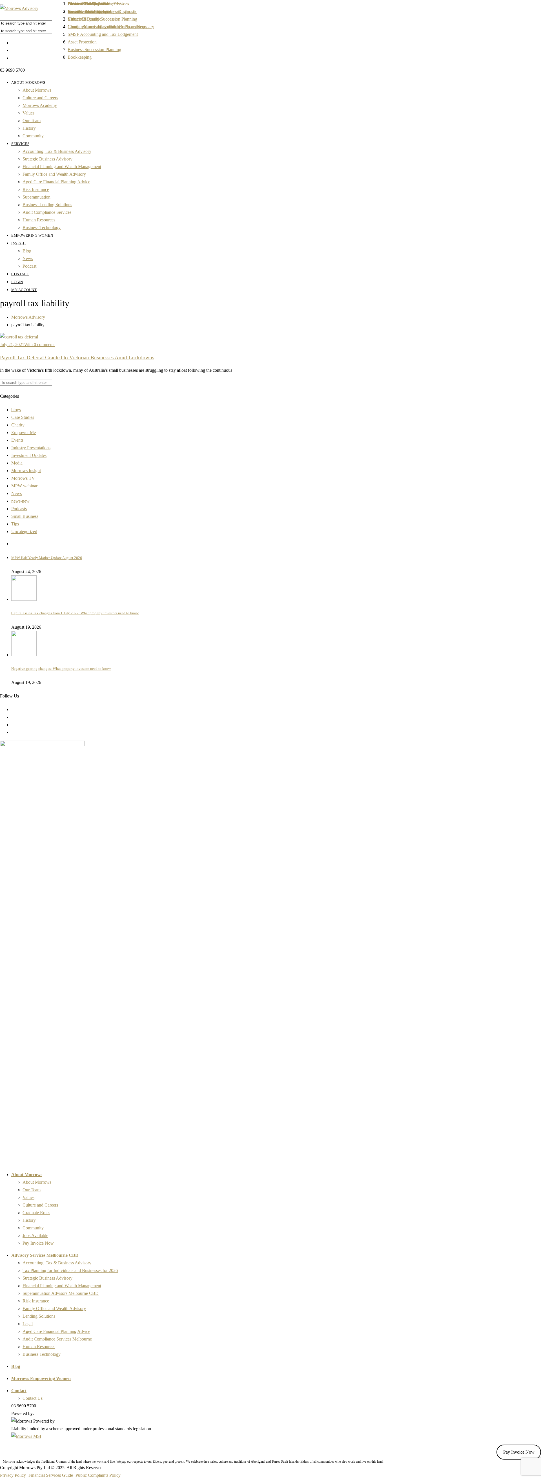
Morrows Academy (40, 105)
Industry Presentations (30, 447)
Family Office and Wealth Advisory (54, 174)
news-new (20, 501)
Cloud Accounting (84, 3)
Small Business (24, 516)
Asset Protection (82, 41)
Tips (15, 523)
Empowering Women (32, 235)
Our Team (32, 120)
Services (20, 144)
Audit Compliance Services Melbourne (57, 1339)
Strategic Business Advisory (47, 159)
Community (33, 135)
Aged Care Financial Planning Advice (56, 181)
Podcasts (19, 508)
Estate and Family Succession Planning (102, 19)
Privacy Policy (13, 1475)
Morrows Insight (26, 470)
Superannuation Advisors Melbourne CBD (61, 1293)
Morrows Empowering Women (41, 1378)
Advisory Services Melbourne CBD (45, 1255)
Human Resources (39, 219)
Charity (18, 424)
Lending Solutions (39, 1316)
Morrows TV (23, 478)
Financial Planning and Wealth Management (62, 166)
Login (17, 282)
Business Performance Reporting (97, 11)
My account (24, 290)
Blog (27, 250)
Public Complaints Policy (98, 1475)
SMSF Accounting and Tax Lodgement (103, 34)
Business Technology (42, 227)
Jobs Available (35, 1235)
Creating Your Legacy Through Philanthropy (107, 26)
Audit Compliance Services (47, 212)
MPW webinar (24, 485)
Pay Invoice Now (38, 1243)
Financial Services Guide (50, 1475)
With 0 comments (39, 344)
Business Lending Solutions (47, 204)
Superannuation (36, 197)
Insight (18, 243)
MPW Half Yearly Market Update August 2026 (46, 558)
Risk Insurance (36, 189)
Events (17, 440)
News (28, 258)
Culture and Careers (40, 97)
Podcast (29, 266)
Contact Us (33, 1398)
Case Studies (22, 417)
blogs (16, 409)
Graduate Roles (36, 1212)
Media (17, 463)
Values (28, 113)
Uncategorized (24, 531)
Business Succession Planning (94, 49)
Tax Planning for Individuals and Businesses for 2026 (70, 1270)
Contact (20, 274)
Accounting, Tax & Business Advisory (57, 151)
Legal (28, 1323)
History (29, 128)
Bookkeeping (80, 57)
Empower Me (23, 432)
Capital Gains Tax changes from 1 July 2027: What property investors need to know (75, 613)
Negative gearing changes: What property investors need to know (61, 668)
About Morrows (28, 82)
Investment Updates (28, 455)
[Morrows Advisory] (19, 8)
